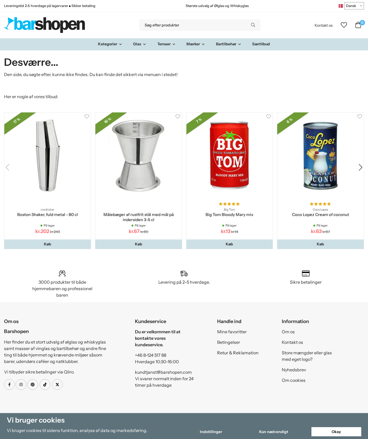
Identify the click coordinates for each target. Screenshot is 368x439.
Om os (288, 331)
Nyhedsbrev (294, 369)
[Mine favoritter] (344, 25)
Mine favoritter (232, 331)
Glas (137, 44)
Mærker (193, 44)
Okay (336, 431)
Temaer (164, 44)
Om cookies (293, 380)
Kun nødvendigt (273, 431)
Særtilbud (261, 44)
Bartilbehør (226, 44)
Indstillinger (211, 431)
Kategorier (107, 44)
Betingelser (228, 342)
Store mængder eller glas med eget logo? (307, 356)
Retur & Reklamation (238, 352)
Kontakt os (324, 25)
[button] (47, 244)
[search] (253, 25)
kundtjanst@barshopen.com (163, 372)
